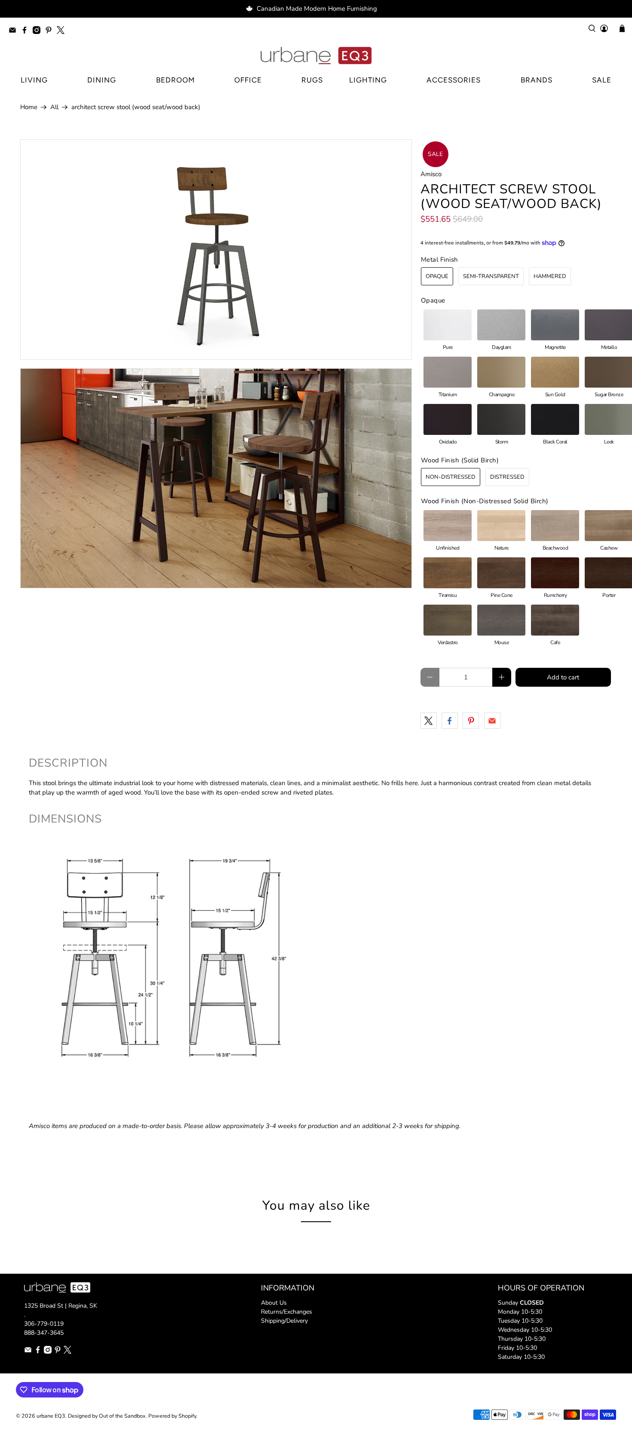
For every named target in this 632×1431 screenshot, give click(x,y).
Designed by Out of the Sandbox (107, 1415)
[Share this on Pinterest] (471, 720)
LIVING (34, 80)
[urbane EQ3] (316, 55)
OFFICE (248, 80)
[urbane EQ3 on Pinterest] (51, 32)
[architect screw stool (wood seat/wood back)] (216, 249)
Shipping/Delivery (284, 1321)
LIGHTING (368, 80)
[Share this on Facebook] (450, 720)
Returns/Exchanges (286, 1312)
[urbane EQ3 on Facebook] (27, 32)
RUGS (312, 80)
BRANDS (536, 80)
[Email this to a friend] (492, 720)
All (54, 107)
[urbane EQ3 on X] (63, 32)
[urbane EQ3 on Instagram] (39, 32)
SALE (601, 80)
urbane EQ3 (51, 1415)
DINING (101, 80)
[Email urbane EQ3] (15, 32)
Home (28, 107)
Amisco (431, 174)
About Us (274, 1303)
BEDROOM (175, 80)
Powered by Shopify (172, 1415)
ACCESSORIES (453, 80)
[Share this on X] (428, 720)
